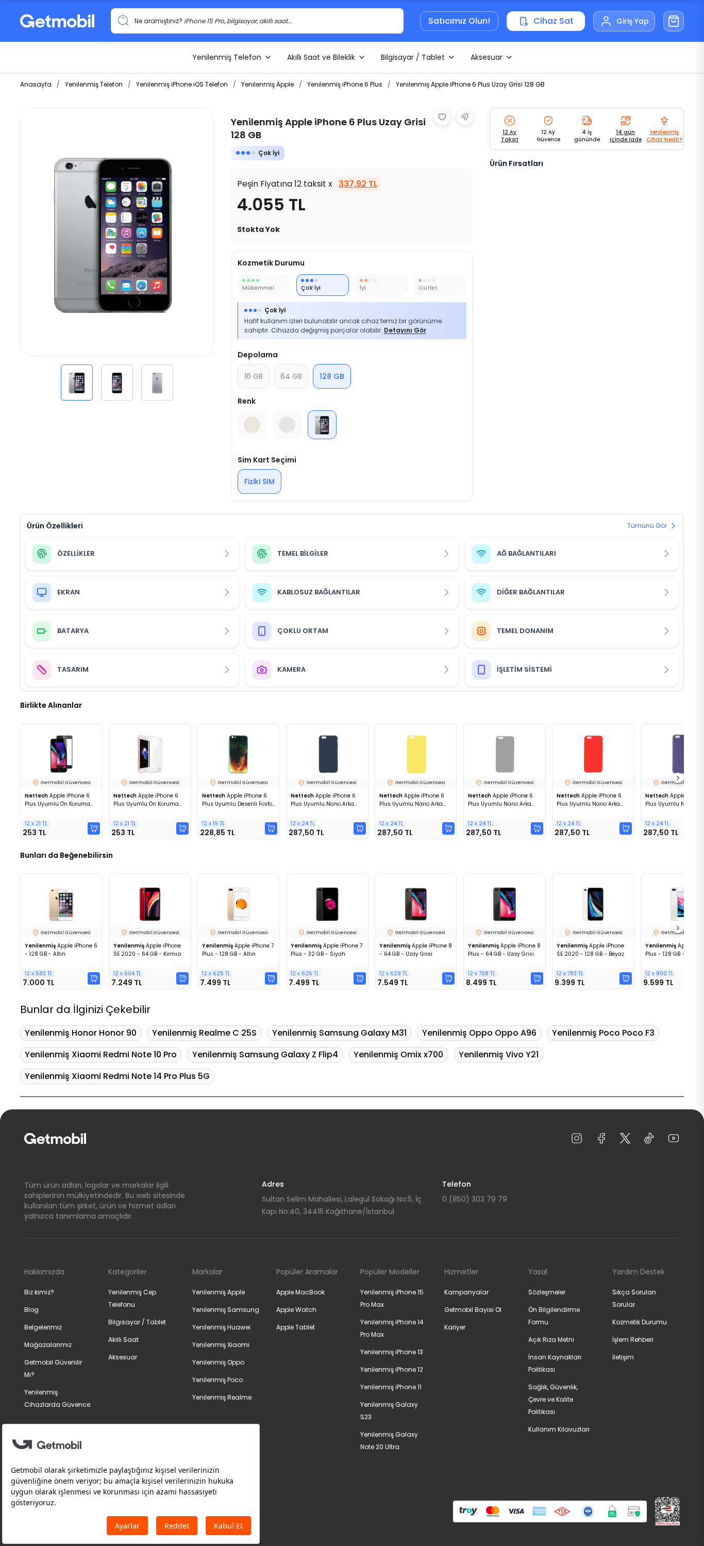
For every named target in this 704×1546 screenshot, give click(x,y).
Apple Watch (296, 1309)
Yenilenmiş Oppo (218, 1362)
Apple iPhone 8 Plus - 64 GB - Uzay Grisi (504, 950)
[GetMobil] (57, 20)
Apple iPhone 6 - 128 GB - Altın (61, 950)
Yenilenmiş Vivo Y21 (499, 1054)
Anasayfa (36, 84)
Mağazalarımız (48, 1344)
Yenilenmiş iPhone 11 (391, 1387)
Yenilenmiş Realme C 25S (204, 1033)
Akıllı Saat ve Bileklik (321, 57)
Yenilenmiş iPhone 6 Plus (344, 84)
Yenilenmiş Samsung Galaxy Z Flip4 (265, 1054)
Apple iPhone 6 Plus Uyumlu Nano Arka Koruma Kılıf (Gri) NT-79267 (500, 800)
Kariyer (454, 1327)
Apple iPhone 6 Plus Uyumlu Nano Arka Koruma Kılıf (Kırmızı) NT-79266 (591, 800)
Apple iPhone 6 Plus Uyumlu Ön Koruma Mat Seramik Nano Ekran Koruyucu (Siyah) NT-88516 (58, 800)
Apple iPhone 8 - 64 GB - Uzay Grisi (415, 950)
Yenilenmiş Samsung (225, 1309)
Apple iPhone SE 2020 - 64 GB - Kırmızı (147, 950)
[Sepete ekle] (94, 828)
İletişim (623, 1357)
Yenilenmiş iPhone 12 (391, 1369)
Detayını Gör (405, 330)
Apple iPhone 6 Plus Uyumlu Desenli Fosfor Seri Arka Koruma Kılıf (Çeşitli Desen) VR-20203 (238, 800)
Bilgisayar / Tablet (413, 57)
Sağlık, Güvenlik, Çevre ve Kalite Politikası (553, 1399)
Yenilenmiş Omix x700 (398, 1054)
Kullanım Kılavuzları (559, 1429)
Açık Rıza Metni (551, 1339)
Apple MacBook (300, 1292)
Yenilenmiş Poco (217, 1379)
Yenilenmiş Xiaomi (220, 1344)
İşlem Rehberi (632, 1339)
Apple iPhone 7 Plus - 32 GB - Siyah (326, 950)
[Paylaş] (465, 117)
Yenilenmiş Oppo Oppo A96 (479, 1033)
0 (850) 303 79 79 (474, 1199)
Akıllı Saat (123, 1339)
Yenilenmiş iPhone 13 (391, 1352)
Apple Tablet (295, 1327)
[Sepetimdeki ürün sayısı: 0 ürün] (673, 21)
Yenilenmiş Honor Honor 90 (81, 1033)
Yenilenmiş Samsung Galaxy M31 (339, 1033)
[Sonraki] (678, 778)
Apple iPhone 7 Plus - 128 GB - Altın (238, 950)
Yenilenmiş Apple (267, 84)
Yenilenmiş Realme (222, 1397)
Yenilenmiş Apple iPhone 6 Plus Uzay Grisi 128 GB (470, 84)
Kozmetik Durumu (639, 1322)
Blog (31, 1309)
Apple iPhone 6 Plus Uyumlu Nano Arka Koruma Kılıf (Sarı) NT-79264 (411, 800)
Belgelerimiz (43, 1327)
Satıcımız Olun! (459, 21)
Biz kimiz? (39, 1292)
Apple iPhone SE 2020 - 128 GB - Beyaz (590, 950)
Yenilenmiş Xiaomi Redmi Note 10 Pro (101, 1054)
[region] (117, 254)
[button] (77, 382)
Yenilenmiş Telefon (226, 57)
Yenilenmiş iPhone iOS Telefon (182, 84)
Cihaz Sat (553, 21)
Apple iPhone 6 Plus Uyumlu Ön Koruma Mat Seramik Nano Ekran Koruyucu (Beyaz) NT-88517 (146, 800)
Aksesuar (486, 57)
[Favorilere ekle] (442, 117)
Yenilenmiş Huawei (221, 1327)
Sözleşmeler (546, 1292)
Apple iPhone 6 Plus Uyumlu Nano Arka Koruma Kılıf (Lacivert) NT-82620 (326, 800)
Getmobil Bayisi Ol (472, 1309)
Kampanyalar (466, 1292)
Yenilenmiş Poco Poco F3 (603, 1033)
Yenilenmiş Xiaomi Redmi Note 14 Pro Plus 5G (117, 1076)
